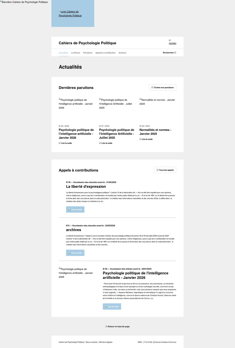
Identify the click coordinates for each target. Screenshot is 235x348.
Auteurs (122, 52)
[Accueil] (73, 13)
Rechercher (168, 53)
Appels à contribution (105, 52)
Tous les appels (166, 170)
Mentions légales (105, 342)
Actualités (63, 52)
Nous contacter (92, 342)
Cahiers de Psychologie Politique (72, 342)
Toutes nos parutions (163, 87)
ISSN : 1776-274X (145, 342)
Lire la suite (66, 143)
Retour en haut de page (118, 326)
